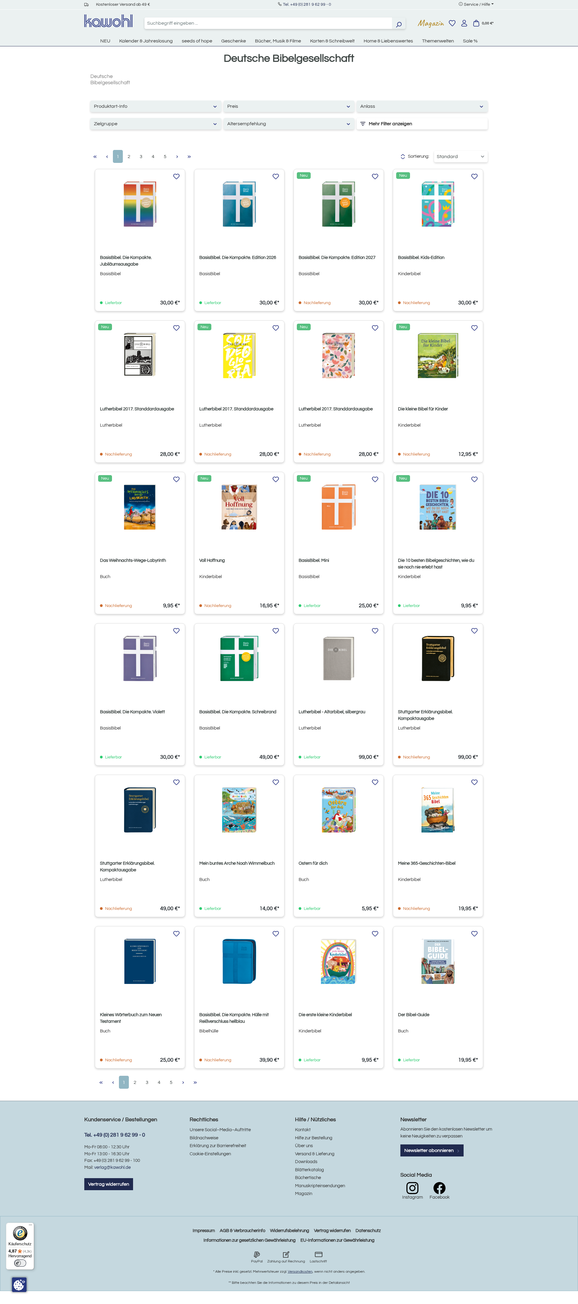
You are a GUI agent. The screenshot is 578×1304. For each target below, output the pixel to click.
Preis (232, 106)
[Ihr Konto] (464, 23)
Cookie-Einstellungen (210, 1154)
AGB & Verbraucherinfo (242, 1230)
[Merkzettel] (452, 23)
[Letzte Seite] (189, 156)
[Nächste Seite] (177, 156)
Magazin (431, 23)
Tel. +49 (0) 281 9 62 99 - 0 (307, 4)
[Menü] (30, 1226)
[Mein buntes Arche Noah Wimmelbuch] (239, 810)
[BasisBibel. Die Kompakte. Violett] (139, 658)
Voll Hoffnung (212, 560)
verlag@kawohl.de (112, 1167)
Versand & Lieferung (314, 1154)
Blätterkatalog (309, 1170)
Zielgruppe (105, 123)
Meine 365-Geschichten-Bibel (426, 863)
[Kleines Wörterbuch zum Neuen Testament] (139, 961)
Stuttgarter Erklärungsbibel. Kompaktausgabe (425, 715)
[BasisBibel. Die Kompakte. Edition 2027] (338, 204)
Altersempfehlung (246, 123)
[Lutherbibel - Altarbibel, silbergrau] (338, 658)
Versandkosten (300, 1272)
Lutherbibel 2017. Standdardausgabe (137, 409)
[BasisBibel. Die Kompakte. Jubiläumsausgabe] (139, 204)
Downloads (306, 1161)
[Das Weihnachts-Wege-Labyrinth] (139, 507)
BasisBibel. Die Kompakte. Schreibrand (237, 712)
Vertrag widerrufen (108, 1184)
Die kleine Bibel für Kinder (423, 409)
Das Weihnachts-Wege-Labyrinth (133, 560)
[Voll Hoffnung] (239, 507)
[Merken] (176, 177)
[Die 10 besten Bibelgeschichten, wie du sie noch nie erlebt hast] (438, 507)
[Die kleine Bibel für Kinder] (438, 355)
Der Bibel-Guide (413, 1015)
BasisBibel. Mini (314, 560)
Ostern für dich (313, 863)
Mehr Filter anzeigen (390, 123)
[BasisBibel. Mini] (338, 507)
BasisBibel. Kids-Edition (421, 257)
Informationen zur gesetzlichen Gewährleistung (250, 1240)
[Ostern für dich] (338, 810)
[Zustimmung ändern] (19, 1285)
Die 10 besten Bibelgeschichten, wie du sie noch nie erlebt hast (436, 563)
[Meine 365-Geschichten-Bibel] (438, 810)
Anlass (367, 106)
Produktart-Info (110, 106)
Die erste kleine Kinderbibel (325, 1015)
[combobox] (268, 23)
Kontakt (303, 1130)
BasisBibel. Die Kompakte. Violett (132, 712)
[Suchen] (399, 23)
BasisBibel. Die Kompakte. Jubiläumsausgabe (126, 260)
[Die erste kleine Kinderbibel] (338, 961)
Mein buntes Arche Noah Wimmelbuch (237, 863)
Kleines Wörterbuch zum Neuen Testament (131, 1018)
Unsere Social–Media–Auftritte (220, 1130)
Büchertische (308, 1177)
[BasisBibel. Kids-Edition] (438, 204)
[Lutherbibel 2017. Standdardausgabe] (139, 355)
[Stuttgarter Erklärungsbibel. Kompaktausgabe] (438, 658)
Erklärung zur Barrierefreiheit (218, 1146)
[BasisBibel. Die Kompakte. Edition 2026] (239, 204)
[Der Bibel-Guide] (438, 961)
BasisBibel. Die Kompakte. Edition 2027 (337, 257)
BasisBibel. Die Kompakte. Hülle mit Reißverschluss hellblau (234, 1018)
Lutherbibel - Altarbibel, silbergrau (332, 712)
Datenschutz (368, 1230)
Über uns (304, 1146)
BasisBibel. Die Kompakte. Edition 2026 (237, 257)
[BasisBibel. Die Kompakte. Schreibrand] (239, 658)
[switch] (20, 1263)
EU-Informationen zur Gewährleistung (337, 1240)
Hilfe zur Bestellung (313, 1138)
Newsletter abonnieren (429, 1150)
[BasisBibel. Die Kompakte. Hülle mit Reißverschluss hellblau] (239, 961)
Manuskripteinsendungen (320, 1186)
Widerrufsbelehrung (289, 1230)
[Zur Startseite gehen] (108, 20)
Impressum (204, 1230)
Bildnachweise (204, 1138)
